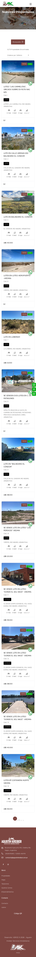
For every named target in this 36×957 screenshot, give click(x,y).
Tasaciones (5, 884)
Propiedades (6, 876)
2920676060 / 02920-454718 (15, 853)
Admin (4, 907)
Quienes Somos (7, 888)
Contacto (5, 903)
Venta (24, 64)
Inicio (9, 17)
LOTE (6, 99)
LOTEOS (7, 599)
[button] (23, 55)
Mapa (3, 880)
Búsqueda (17, 42)
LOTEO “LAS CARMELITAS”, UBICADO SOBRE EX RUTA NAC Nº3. (17, 89)
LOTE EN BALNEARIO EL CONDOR (18, 217)
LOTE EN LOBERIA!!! (12, 337)
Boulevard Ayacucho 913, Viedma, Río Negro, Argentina (18, 849)
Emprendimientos (8, 892)
